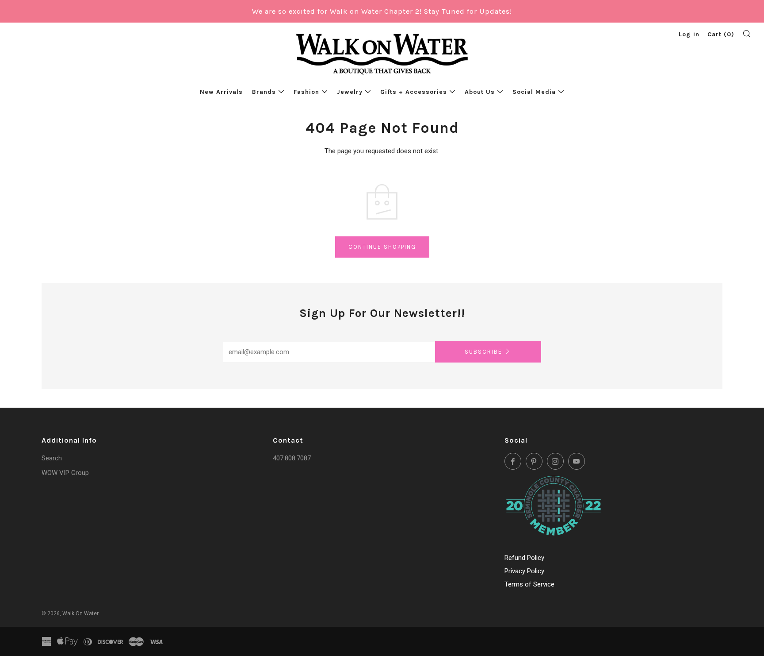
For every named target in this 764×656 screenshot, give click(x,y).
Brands (264, 92)
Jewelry (350, 92)
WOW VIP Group (65, 473)
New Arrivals (221, 92)
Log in (689, 34)
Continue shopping (382, 246)
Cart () (720, 34)
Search (52, 458)
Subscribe (483, 351)
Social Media (534, 92)
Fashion (306, 92)
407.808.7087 (292, 458)
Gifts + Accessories (413, 92)
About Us (480, 92)
